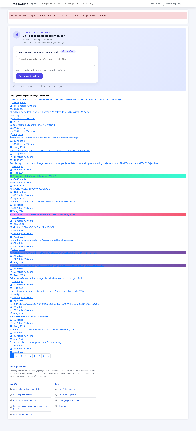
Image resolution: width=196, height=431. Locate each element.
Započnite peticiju (174, 4)
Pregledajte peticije (51, 4)
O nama (84, 4)
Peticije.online (20, 3)
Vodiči (13, 384)
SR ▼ (36, 4)
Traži (95, 4)
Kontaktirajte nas (70, 4)
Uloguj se (155, 4)
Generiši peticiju (31, 76)
